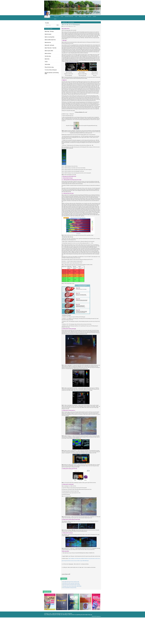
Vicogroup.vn (98, 616)
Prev (46, 602)
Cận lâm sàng (48, 56)
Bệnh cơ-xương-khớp (49, 37)
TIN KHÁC (64, 578)
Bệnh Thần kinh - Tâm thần (50, 48)
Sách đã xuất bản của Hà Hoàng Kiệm (52, 73)
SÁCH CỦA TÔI (47, 591)
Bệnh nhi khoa (48, 53)
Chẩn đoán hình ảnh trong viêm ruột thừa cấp (71, 583)
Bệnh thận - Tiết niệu (49, 31)
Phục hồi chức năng (49, 67)
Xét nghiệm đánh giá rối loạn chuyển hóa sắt (71, 581)
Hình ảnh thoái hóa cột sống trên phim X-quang (71, 584)
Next (99, 602)
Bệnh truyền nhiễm (49, 50)
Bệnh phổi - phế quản (49, 45)
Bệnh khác (47, 59)
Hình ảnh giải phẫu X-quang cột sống (69, 587)
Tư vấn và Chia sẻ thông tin (51, 69)
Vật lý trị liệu (47, 64)
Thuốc (46, 61)
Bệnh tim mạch (48, 34)
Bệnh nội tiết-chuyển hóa (50, 39)
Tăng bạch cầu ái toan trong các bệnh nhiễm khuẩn (72, 586)
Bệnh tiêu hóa (48, 42)
